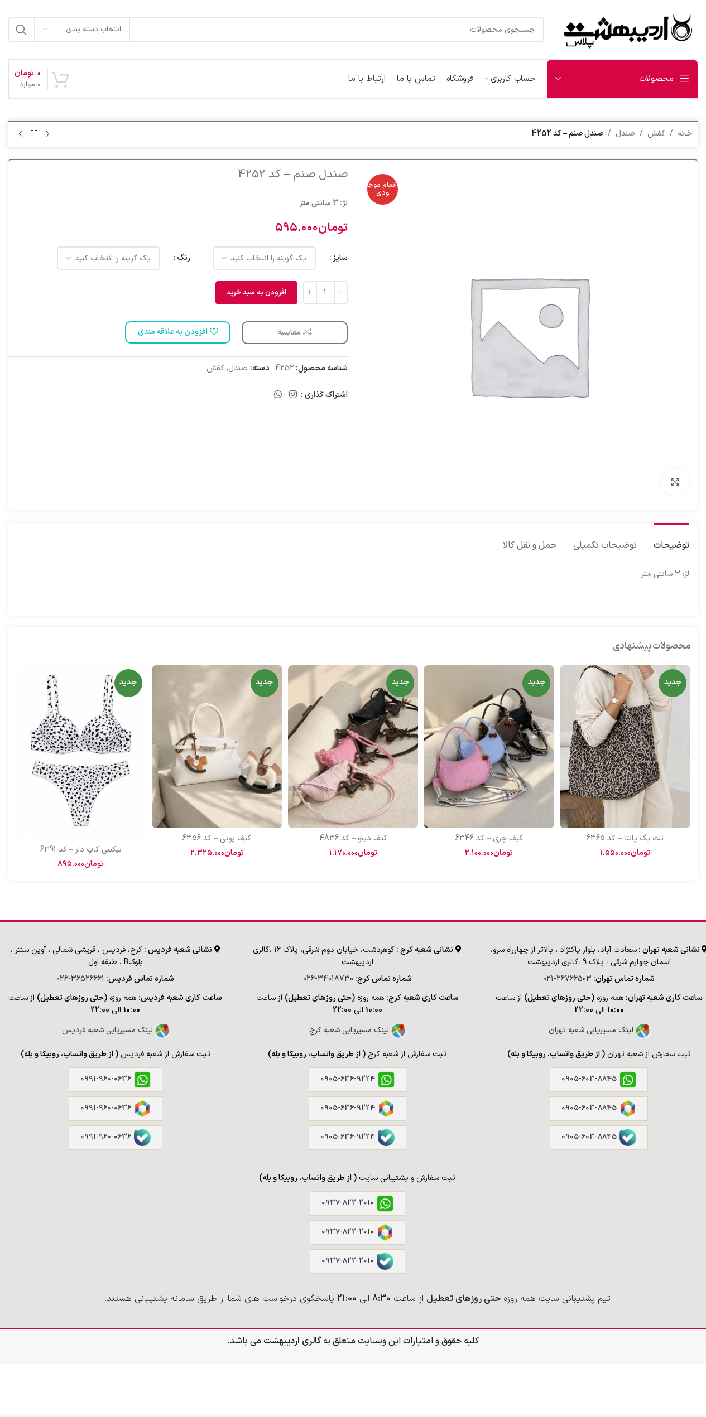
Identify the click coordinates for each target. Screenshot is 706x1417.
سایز (340, 258)
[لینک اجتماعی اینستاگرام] (292, 395)
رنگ (183, 258)
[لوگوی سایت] (626, 29)
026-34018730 (328, 979)
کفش (656, 133)
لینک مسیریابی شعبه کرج (350, 1030)
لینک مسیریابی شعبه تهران (592, 1030)
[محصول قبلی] (47, 134)
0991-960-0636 (105, 1079)
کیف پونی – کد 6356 (216, 838)
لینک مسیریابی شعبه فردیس (108, 1030)
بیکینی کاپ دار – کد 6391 (81, 849)
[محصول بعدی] (20, 134)
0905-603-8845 (589, 1079)
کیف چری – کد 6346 (489, 838)
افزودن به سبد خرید (256, 292)
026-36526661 (80, 979)
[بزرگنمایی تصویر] (675, 482)
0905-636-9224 (347, 1079)
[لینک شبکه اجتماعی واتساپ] (277, 395)
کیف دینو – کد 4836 (353, 838)
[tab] (671, 540)
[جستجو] (21, 29)
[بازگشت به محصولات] (34, 134)
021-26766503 (567, 979)
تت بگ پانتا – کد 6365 (625, 838)
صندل (625, 133)
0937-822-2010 (347, 1202)
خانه (685, 133)
